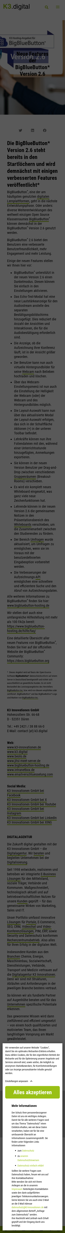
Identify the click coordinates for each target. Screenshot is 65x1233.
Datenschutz (28, 1150)
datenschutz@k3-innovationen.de (28, 1207)
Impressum (17, 1189)
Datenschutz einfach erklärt (31, 1165)
